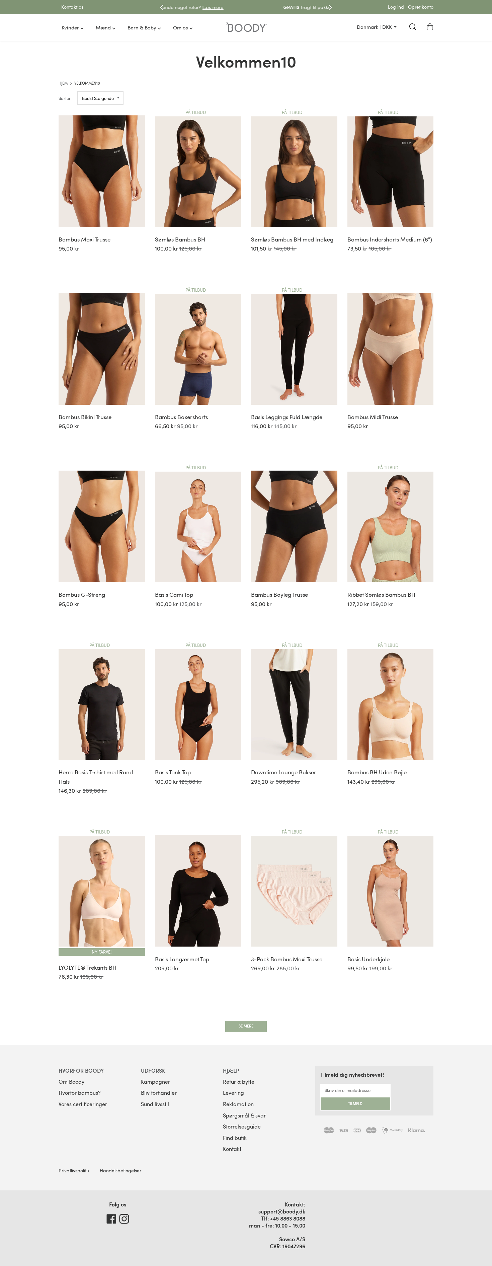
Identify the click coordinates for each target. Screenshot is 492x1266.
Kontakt (232, 1149)
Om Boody (71, 1081)
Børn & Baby (142, 27)
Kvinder (70, 27)
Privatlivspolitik (74, 1170)
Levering (233, 1092)
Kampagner (155, 1081)
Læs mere (304, 7)
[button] (430, 26)
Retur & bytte (238, 1081)
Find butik (235, 1138)
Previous (161, 7)
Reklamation (238, 1104)
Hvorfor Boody (81, 1070)
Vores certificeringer (83, 1104)
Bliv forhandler (159, 1092)
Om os (180, 27)
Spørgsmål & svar (244, 1115)
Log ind (396, 7)
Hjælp (231, 1070)
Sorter (65, 98)
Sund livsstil (155, 1104)
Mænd (103, 27)
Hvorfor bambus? (80, 1092)
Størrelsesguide (242, 1126)
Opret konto (420, 7)
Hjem (64, 83)
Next (330, 7)
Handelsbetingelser (120, 1170)
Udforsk (153, 1070)
